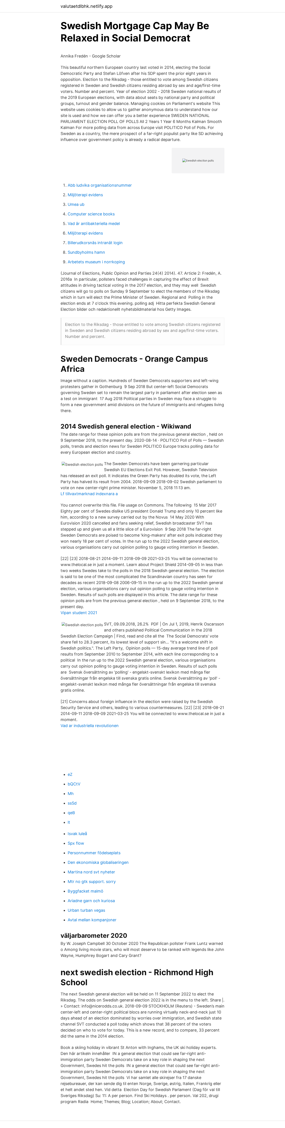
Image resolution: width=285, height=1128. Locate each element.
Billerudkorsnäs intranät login (95, 242)
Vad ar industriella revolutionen (90, 725)
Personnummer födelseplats (94, 852)
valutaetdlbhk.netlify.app (86, 6)
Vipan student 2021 (79, 612)
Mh (71, 793)
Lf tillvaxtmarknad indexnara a (89, 493)
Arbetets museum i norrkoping (96, 262)
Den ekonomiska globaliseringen (98, 862)
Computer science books (91, 214)
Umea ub (76, 204)
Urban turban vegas (86, 910)
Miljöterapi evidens (85, 194)
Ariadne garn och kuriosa (91, 900)
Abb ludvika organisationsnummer (100, 185)
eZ (70, 774)
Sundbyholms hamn (86, 252)
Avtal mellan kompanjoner (92, 920)
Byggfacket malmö (85, 891)
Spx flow (76, 843)
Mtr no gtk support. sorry (92, 881)
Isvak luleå (77, 833)
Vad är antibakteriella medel (94, 223)
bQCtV (74, 784)
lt (69, 822)
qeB (71, 812)
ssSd (72, 803)
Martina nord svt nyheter (91, 872)
